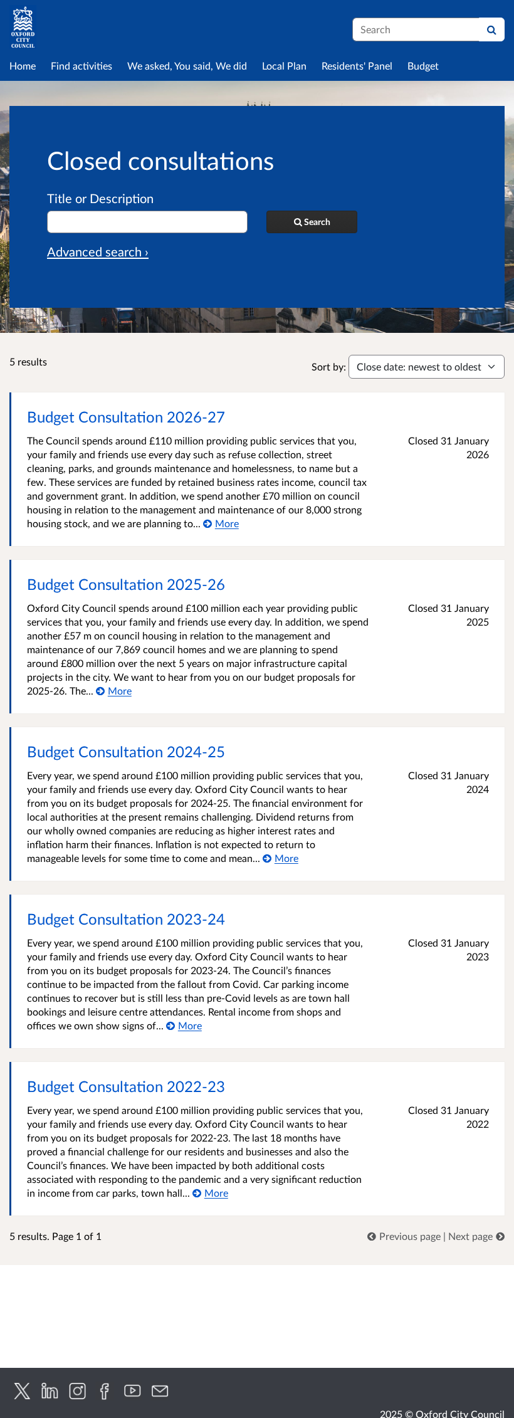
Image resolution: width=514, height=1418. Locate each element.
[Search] (492, 29)
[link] (405, 1236)
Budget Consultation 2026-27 (126, 416)
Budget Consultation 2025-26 (126, 584)
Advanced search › (98, 251)
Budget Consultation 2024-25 (126, 751)
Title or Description (100, 198)
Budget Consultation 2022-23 (126, 1086)
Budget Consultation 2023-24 (126, 919)
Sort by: (329, 366)
